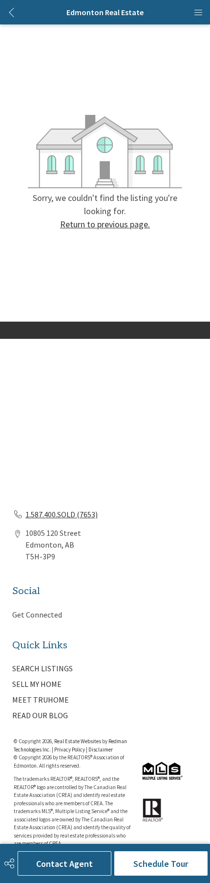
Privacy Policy (69, 749)
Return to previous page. (105, 224)
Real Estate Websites (78, 741)
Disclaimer (100, 749)
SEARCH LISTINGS (42, 668)
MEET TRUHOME (40, 700)
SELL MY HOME (37, 684)
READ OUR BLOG (40, 715)
